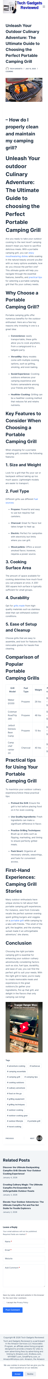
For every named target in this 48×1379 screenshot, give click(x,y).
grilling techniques (16, 1104)
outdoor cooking (15, 1110)
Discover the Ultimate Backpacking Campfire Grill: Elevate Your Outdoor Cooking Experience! (22, 1170)
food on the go (14, 1093)
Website (9, 1258)
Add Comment (12, 1267)
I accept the (17, 1302)
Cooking (9, 71)
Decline (30, 1374)
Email (8, 1250)
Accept (18, 1374)
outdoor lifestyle (15, 1121)
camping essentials (16, 1071)
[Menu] (44, 6)
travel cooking (14, 1126)
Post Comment (13, 1310)
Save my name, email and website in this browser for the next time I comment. (23, 1296)
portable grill (17, 920)
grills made (19, 605)
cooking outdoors (15, 1082)
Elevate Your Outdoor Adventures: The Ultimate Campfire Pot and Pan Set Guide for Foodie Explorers (23, 1205)
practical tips (35, 277)
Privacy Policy (22, 1302)
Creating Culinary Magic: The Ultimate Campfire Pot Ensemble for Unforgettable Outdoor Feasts (23, 1187)
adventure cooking (16, 1066)
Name (8, 1241)
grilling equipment (15, 1099)
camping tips (31, 1077)
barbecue (35, 1066)
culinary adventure (16, 1088)
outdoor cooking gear (17, 1115)
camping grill (13, 1077)
